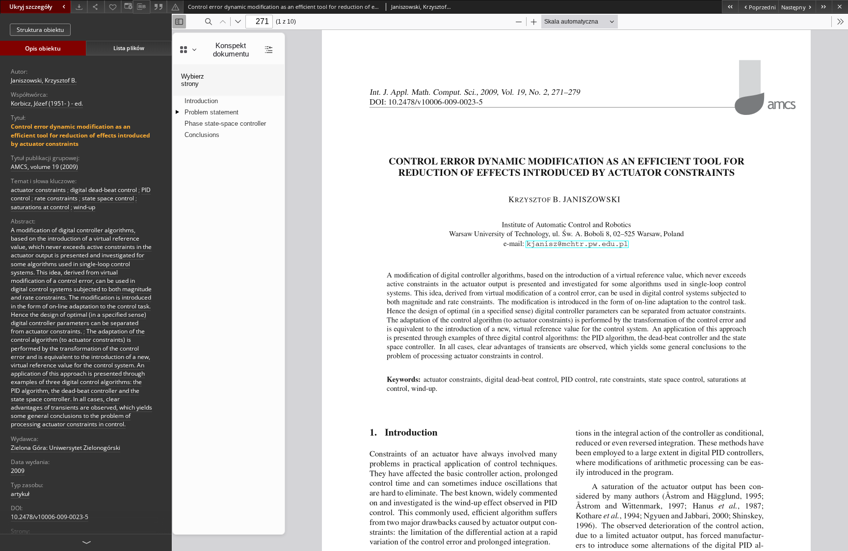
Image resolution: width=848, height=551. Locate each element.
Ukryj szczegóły (30, 6)
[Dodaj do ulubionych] (113, 6)
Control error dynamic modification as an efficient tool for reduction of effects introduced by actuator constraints (80, 134)
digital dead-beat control (103, 190)
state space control (108, 198)
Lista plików (128, 48)
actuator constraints (38, 190)
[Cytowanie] (158, 6)
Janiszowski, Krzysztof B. (44, 80)
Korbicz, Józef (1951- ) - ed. (47, 103)
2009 (18, 471)
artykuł (20, 494)
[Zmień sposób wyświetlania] (127, 6)
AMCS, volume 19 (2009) (44, 167)
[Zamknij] (840, 6)
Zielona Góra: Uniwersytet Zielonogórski (65, 447)
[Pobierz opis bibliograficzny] (141, 7)
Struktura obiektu (40, 30)
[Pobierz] (79, 6)
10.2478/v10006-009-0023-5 (49, 517)
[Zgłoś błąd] (175, 6)
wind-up (84, 207)
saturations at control (40, 207)
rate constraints (56, 198)
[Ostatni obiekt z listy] (824, 6)
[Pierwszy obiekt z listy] (730, 6)
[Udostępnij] (95, 6)
